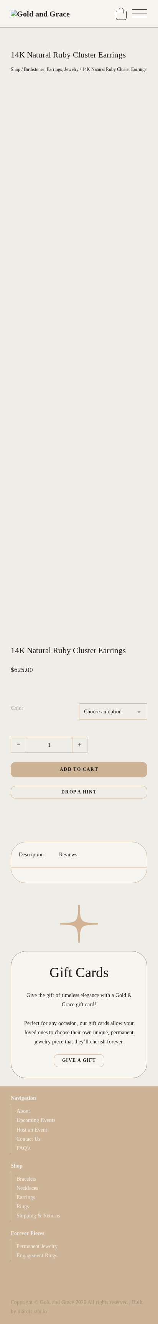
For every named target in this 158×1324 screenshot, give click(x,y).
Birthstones (34, 69)
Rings (22, 1206)
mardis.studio (32, 1311)
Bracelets (26, 1179)
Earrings (54, 69)
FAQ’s (23, 1148)
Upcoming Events (35, 1120)
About (23, 1111)
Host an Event (31, 1130)
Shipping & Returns (38, 1215)
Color (17, 708)
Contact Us (28, 1139)
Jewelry (71, 69)
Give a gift (79, 1060)
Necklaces (27, 1188)
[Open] (139, 13)
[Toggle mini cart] (121, 14)
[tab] (31, 854)
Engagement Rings (36, 1255)
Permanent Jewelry (37, 1246)
